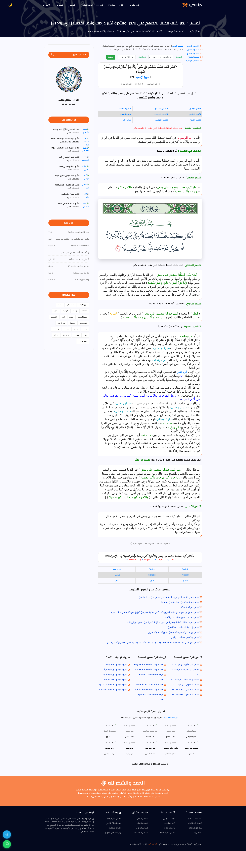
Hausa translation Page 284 (149, 689)
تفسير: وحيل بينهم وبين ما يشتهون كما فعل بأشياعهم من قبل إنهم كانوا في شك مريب (155, 612)
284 (126, 560)
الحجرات (66, 329)
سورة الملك (82, 341)
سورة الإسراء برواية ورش (115, 669)
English (185, 569)
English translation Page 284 (148, 664)
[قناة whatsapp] (7, 844)
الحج (63, 317)
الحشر (56, 335)
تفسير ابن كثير (125, 114)
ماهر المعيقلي (191, 736)
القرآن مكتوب (135, 5)
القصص (54, 317)
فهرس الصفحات (141, 832)
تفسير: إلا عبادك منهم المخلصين (183, 627)
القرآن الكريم (194, 31)
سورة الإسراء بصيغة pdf (115, 679)
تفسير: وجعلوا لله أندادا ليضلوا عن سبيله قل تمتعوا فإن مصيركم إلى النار (163, 622)
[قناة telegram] (7, 834)
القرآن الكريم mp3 (167, 832)
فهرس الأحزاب (142, 828)
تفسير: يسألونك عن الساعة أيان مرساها (180, 602)
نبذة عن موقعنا (195, 828)
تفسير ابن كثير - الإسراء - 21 (185, 664)
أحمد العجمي (129, 736)
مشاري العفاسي (170, 753)
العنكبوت (83, 323)
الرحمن (76, 335)
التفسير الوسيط (192, 61)
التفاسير (73, 5)
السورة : (178, 57)
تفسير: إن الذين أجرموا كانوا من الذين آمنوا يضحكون (173, 632)
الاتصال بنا (46, 5)
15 (142, 560)
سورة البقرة (82, 304)
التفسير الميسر (193, 46)
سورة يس (61, 323)
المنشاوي (109, 736)
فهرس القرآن (142, 818)
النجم (85, 335)
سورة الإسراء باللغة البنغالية (113, 689)
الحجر (56, 310)
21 (155, 560)
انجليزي (152, 580)
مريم (71, 317)
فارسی (117, 575)
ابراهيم (65, 310)
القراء (121, 5)
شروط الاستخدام (195, 823)
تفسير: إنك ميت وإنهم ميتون (185, 637)
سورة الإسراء (142, 77)
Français (152, 575)
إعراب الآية (126, 120)
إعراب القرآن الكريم (113, 832)
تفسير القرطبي (161, 120)
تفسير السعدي (193, 53)
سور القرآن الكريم (113, 823)
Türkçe (152, 569)
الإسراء (167, 560)
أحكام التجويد (115, 828)
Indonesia (117, 569)
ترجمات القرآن (169, 828)
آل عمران (70, 304)
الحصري (191, 753)
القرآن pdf (100, 5)
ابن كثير (182, 372)
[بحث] (52, 55)
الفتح (76, 329)
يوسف (75, 310)
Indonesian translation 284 (149, 684)
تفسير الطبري (195, 120)
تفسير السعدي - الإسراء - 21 (185, 694)
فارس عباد (129, 753)
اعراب (116, 580)
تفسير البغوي (193, 57)
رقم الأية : (143, 57)
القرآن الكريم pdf (114, 818)
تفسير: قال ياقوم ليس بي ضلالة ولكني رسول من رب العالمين (169, 597)
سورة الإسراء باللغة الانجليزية (113, 684)
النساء (60, 304)
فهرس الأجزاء (142, 823)
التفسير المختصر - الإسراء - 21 (184, 679)
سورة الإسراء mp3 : (170, 718)
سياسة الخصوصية (194, 818)
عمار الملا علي (150, 753)
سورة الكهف (82, 317)
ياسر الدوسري (109, 753)
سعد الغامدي (170, 736)
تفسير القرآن (177, 46)
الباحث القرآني (88, 5)
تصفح (110, 57)
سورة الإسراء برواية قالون (114, 674)
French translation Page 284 (149, 669)
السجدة (72, 323)
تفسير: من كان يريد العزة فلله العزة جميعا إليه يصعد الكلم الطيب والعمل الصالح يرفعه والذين (153, 642)
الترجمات (60, 5)
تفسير (185, 580)
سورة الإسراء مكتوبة (116, 664)
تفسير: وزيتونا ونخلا (189, 607)
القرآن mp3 (111, 5)
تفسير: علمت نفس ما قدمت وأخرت (182, 617)
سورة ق (56, 329)
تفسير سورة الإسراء (175, 31)
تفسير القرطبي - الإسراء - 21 (185, 689)
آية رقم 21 (139, 84)
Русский (185, 575)
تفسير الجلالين (193, 50)
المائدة (84, 310)
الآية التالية (127, 84)
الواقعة (66, 335)
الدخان (85, 329)
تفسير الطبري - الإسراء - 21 (186, 684)
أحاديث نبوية (169, 823)
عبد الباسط (150, 736)
